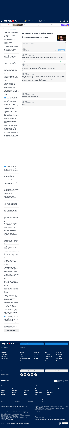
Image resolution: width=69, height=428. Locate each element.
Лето (35, 356)
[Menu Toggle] (1, 21)
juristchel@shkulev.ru (4, 418)
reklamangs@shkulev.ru (39, 407)
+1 (60, 82)
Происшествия (48, 356)
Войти (27, 50)
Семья (46, 365)
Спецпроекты (59, 360)
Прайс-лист (3, 352)
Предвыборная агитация (7, 363)
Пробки (34, 21)
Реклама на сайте (5, 350)
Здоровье (22, 365)
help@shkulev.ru (10, 419)
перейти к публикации (29, 30)
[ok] (28, 374)
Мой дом (36, 358)
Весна (21, 354)
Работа (46, 358)
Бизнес (22, 352)
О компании (4, 354)
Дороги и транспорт (25, 358)
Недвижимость (37, 363)
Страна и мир (59, 354)
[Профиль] (67, 21)
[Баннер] (18, 25)
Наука (35, 360)
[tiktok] (35, 374)
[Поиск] (61, 21)
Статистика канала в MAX (7, 365)
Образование (37, 365)
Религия (47, 363)
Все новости (11, 30)
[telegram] (21, 374)
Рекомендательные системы (40, 414)
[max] (32, 374)
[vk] (25, 374)
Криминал (36, 352)
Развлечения (48, 360)
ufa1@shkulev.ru (16, 416)
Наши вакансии (4, 358)
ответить (25, 61)
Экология (58, 356)
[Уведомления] (64, 21)
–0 (64, 61)
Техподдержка (4, 360)
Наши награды (4, 356)
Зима (35, 350)
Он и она (47, 350)
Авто (21, 350)
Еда (21, 360)
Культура (36, 354)
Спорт (57, 350)
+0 (60, 61)
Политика (47, 354)
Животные (22, 363)
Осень (46, 352)
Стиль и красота (60, 352)
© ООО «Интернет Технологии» (22, 423)
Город (21, 356)
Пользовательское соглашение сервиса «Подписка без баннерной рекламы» (50, 419)
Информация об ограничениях (41, 411)
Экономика (59, 358)
